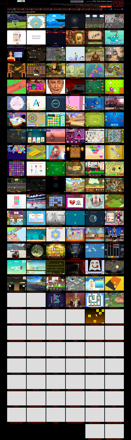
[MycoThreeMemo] (75, 70)
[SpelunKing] (114, 267)
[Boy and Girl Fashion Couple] (16, 333)
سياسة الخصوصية (91, 6)
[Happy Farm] (36, 152)
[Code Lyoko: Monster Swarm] (75, 415)
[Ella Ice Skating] (94, 283)
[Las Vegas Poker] (36, 349)
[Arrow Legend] (55, 185)
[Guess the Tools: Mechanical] (94, 37)
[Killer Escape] (75, 267)
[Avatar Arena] (55, 70)
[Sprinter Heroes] (16, 86)
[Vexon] (114, 54)
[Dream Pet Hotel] (75, 234)
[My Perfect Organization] (94, 201)
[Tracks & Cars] (16, 185)
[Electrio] (55, 168)
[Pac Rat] (94, 365)
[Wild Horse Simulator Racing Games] (94, 54)
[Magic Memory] (36, 316)
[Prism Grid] (55, 300)
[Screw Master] (114, 152)
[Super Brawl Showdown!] (55, 333)
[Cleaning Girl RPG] (16, 218)
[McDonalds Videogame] (114, 201)
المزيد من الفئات (107, 9)
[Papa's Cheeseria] (94, 168)
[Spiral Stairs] (75, 103)
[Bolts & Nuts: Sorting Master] (114, 431)
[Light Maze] (75, 21)
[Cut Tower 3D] (94, 382)
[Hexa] (94, 70)
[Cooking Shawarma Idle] (94, 234)
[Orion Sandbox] (94, 398)
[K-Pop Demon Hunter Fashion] (94, 333)
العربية (20, 1)
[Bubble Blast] (16, 152)
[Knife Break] (16, 103)
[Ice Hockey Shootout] (36, 201)
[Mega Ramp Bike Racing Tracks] (16, 382)
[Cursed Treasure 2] (114, 70)
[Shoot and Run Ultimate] (16, 415)
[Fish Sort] (114, 119)
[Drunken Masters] (114, 234)
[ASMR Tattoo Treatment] (55, 152)
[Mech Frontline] (16, 136)
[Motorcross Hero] (55, 136)
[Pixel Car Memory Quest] (36, 86)
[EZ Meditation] (55, 103)
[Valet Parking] (55, 54)
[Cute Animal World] (114, 300)
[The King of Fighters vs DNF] (114, 415)
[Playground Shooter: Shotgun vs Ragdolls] (75, 349)
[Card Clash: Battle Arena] (36, 136)
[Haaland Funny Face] (94, 415)
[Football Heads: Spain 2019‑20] (94, 21)
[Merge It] (55, 119)
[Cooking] (55, 365)
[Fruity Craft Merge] (94, 119)
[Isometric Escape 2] (36, 300)
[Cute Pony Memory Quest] (55, 251)
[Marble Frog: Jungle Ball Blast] (114, 168)
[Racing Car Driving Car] (36, 398)
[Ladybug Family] (36, 37)
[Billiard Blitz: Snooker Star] (75, 382)
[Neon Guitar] (114, 251)
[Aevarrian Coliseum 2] (36, 333)
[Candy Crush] (16, 168)
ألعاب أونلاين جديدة (75, 5)
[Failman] (75, 333)
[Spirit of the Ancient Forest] (114, 185)
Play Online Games (118, 6)
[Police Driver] (16, 251)
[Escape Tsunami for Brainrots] (114, 333)
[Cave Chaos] (55, 349)
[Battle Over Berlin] (75, 398)
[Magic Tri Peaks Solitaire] (55, 316)
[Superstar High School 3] (36, 365)
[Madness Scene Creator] (114, 21)
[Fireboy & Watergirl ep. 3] (55, 267)
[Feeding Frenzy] (94, 103)
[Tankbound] (36, 54)
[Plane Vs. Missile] (94, 251)
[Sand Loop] (94, 267)
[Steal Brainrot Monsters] (94, 349)
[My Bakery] (16, 234)
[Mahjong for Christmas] (75, 365)
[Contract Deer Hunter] (36, 251)
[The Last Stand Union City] (36, 185)
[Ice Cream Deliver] (75, 316)
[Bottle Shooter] (75, 119)
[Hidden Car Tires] (16, 316)
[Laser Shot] (75, 218)
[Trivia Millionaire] (75, 251)
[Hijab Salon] (114, 218)
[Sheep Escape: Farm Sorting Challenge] (114, 316)
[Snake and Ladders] (114, 136)
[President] (55, 415)
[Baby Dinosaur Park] (16, 300)
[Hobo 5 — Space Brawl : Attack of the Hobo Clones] (36, 415)
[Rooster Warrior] (94, 185)
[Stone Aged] (36, 267)
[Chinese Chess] (75, 152)
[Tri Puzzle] (94, 152)
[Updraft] (55, 398)
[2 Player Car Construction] (16, 283)
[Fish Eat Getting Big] (36, 234)
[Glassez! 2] (36, 119)
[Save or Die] (36, 382)
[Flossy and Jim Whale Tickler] (114, 37)
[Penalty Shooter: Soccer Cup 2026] (16, 21)
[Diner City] (75, 283)
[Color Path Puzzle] (114, 382)
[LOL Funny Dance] (55, 86)
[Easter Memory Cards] (55, 201)
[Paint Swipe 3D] (114, 283)
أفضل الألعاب (69, 5)
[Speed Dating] (16, 54)
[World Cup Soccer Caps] (94, 86)
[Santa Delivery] (94, 300)
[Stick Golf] (55, 21)
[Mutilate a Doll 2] (75, 54)
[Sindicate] (94, 136)
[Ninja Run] (16, 398)
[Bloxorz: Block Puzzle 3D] (16, 267)
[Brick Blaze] (55, 37)
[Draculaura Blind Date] (75, 136)
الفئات (64, 5)
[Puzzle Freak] (16, 119)
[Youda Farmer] (75, 168)
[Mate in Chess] (55, 382)
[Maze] (114, 398)
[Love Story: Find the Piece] (16, 37)
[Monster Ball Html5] (114, 86)
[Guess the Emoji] (75, 201)
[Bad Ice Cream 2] (36, 21)
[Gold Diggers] (16, 70)
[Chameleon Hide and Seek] (16, 349)
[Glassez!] (55, 234)
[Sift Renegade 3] (75, 86)
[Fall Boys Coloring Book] (94, 431)
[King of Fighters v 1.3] (114, 103)
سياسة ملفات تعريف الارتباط (81, 6)
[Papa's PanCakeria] (55, 283)
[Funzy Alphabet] (36, 103)
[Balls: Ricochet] (94, 316)
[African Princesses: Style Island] (75, 37)
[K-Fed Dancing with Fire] (75, 300)
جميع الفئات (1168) (117, 9)
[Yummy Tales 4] (75, 185)
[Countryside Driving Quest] (36, 283)
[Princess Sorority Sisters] (114, 365)
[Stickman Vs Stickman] (55, 218)
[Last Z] (114, 349)
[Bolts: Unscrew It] (16, 365)
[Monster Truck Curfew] (36, 70)
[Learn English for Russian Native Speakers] (36, 168)
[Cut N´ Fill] (16, 201)
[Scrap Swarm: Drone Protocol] (94, 218)
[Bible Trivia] (36, 218)
